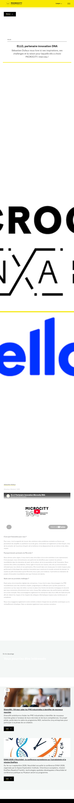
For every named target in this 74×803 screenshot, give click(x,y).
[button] (51, 3)
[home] (14, 3)
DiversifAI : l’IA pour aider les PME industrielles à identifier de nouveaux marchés (33, 711)
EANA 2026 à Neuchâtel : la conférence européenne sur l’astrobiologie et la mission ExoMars (35, 761)
